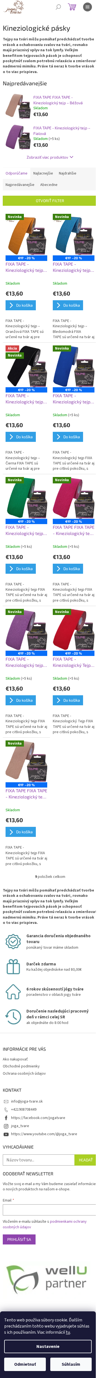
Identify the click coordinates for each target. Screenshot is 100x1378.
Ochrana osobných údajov (24, 1073)
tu (68, 1332)
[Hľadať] (58, 7)
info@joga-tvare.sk (27, 1101)
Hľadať (86, 1159)
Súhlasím (71, 1364)
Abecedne (49, 185)
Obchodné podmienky (21, 1066)
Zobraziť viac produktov (47, 157)
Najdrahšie (67, 173)
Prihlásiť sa (19, 1239)
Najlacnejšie (43, 173)
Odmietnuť (25, 1364)
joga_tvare (20, 1126)
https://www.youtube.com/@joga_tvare (44, 1134)
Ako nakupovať (15, 1059)
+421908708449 (23, 1109)
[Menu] (87, 7)
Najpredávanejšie (20, 185)
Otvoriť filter (50, 200)
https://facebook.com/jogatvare (38, 1118)
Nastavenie (47, 1346)
